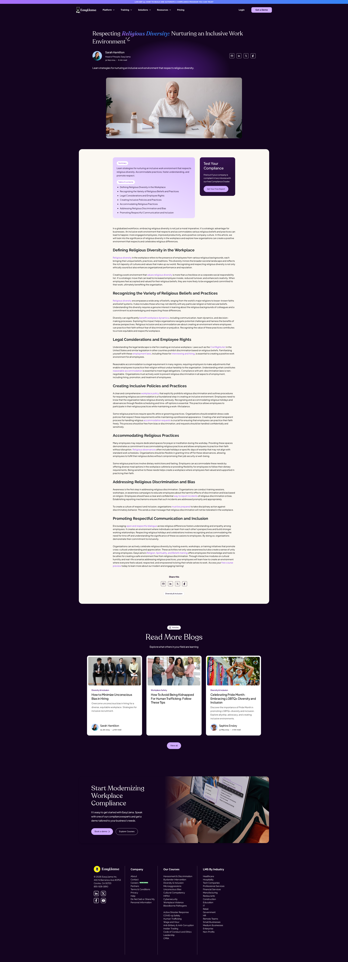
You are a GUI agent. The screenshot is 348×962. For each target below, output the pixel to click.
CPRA (166, 938)
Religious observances (144, 449)
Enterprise (208, 928)
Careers (135, 883)
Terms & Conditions (140, 889)
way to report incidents (186, 495)
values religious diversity (159, 274)
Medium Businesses (213, 925)
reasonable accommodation (127, 370)
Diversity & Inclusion (173, 883)
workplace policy (150, 393)
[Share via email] (231, 55)
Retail (205, 909)
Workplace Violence (173, 902)
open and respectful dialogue (141, 525)
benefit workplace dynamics (154, 317)
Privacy (134, 892)
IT (204, 905)
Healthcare (208, 876)
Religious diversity (122, 257)
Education (208, 902)
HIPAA (166, 896)
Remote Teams (210, 918)
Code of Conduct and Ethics (177, 932)
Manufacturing (210, 892)
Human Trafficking (172, 918)
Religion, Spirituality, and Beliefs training (167, 552)
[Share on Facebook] (253, 55)
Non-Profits (209, 932)
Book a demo (101, 831)
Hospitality (208, 879)
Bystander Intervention (174, 879)
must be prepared (181, 506)
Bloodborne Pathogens (175, 905)
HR (204, 915)
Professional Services (213, 886)
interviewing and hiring (183, 353)
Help (133, 896)
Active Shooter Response (176, 912)
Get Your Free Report (216, 189)
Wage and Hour (171, 922)
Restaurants (209, 896)
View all (174, 745)
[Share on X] (246, 55)
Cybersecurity (170, 899)
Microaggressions (172, 886)
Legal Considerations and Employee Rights (142, 195)
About (134, 876)
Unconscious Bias (172, 889)
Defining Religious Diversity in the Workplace (143, 187)
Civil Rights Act (218, 347)
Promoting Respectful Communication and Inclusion (147, 212)
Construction (209, 899)
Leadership (169, 935)
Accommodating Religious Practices (139, 204)
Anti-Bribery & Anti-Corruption (178, 925)
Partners (135, 886)
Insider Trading (170, 928)
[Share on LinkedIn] (239, 55)
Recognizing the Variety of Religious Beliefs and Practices (149, 191)
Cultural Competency (174, 892)
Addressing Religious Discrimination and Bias (143, 208)
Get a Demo (261, 10)
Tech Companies (211, 883)
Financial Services (212, 889)
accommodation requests (157, 420)
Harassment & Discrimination (177, 876)
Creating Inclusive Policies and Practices (140, 199)
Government (209, 912)
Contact (135, 879)
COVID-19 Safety (171, 915)
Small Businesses (211, 922)
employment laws (142, 353)
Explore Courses (126, 831)
